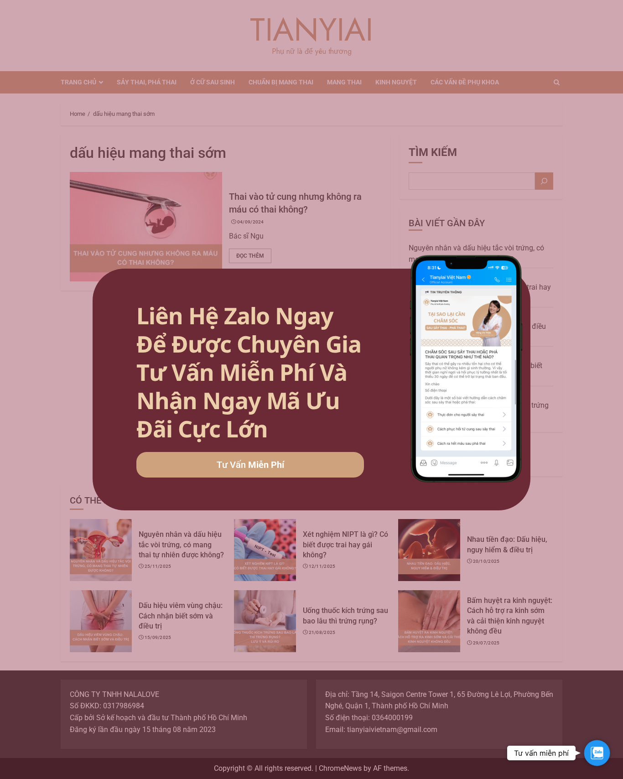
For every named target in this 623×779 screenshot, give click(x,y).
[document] (311, 389)
